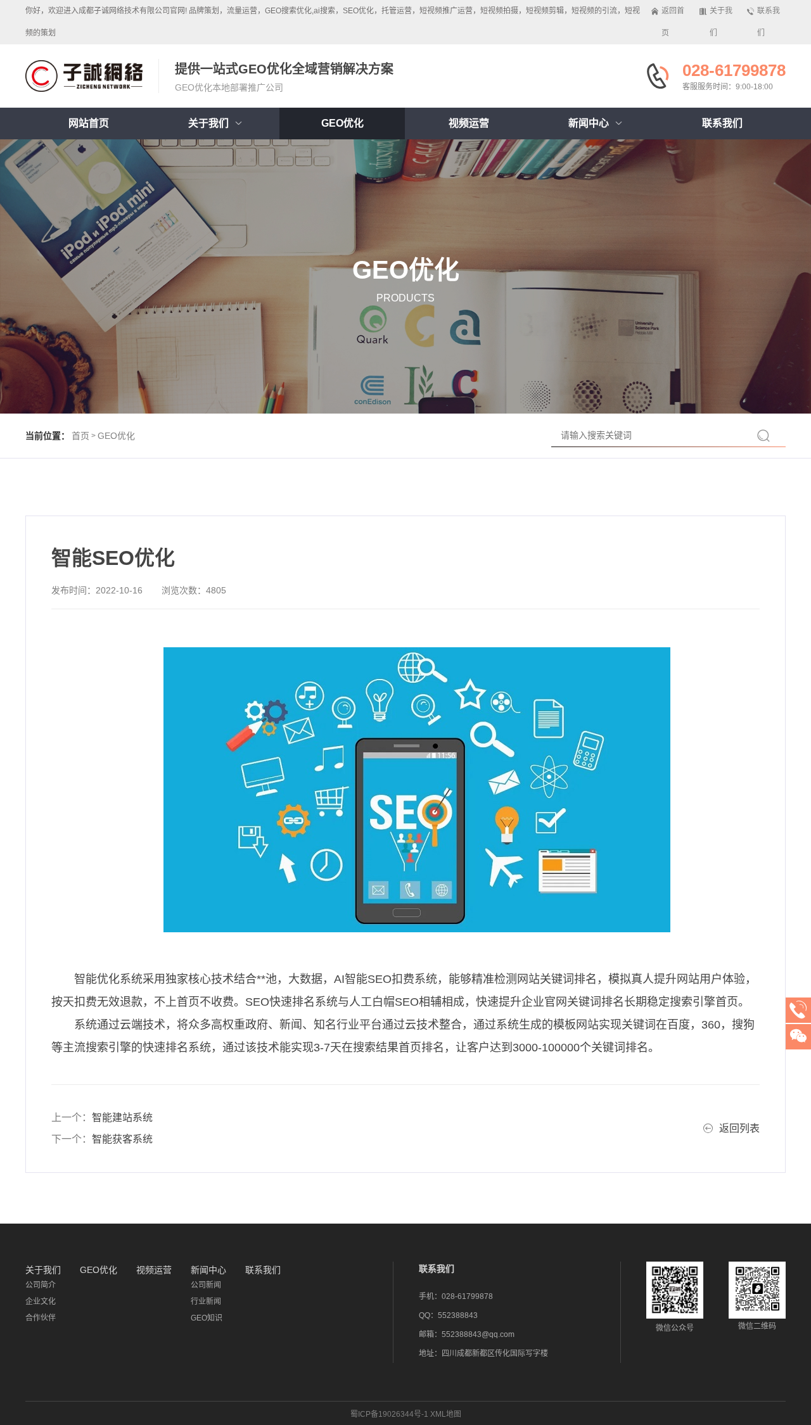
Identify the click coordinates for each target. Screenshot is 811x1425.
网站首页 (88, 123)
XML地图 (445, 1414)
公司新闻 (206, 1285)
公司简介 (40, 1285)
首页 (80, 436)
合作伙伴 (40, 1318)
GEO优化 (116, 436)
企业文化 (40, 1301)
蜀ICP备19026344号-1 (389, 1414)
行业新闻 (206, 1301)
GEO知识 (206, 1318)
